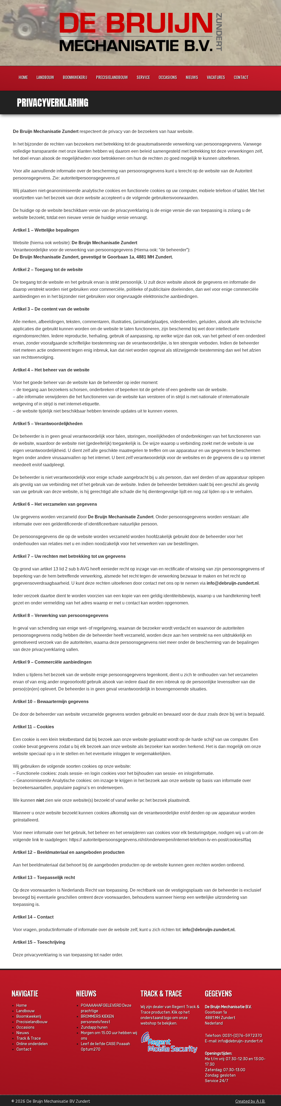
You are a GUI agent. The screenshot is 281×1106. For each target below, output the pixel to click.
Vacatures (216, 77)
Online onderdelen (32, 1044)
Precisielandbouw (112, 77)
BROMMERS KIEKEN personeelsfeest (97, 1019)
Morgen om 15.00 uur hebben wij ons (109, 1036)
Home (23, 77)
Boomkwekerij (75, 77)
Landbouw (45, 77)
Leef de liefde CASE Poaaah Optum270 (105, 1047)
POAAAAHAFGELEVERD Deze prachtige (106, 1008)
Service (143, 77)
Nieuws (192, 77)
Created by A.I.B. (250, 1101)
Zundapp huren (94, 1027)
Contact (241, 77)
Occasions (168, 77)
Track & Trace (28, 1038)
